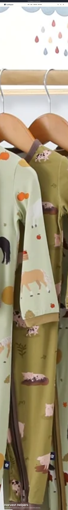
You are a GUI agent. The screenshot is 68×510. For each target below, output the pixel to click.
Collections (35, 4)
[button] (60, 4)
